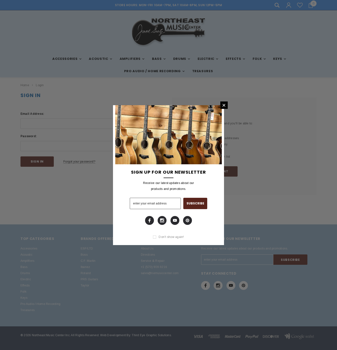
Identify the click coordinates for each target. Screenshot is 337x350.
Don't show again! (171, 237)
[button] (224, 105)
